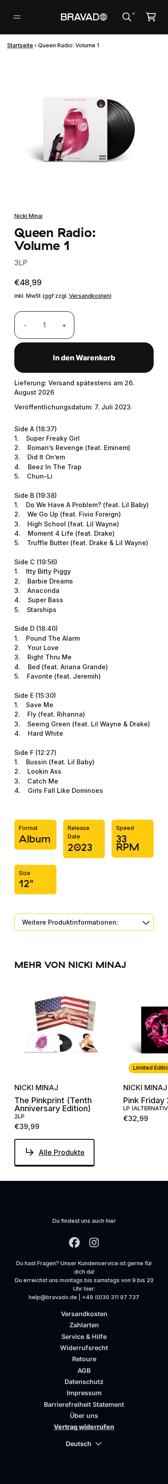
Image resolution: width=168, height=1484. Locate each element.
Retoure (84, 1359)
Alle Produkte (62, 1152)
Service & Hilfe (84, 1336)
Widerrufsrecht (84, 1347)
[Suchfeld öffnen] (126, 17)
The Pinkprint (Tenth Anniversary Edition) (53, 1104)
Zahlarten (84, 1325)
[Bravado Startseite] (84, 17)
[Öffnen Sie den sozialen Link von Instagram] (94, 1242)
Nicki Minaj (28, 216)
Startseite (20, 45)
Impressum (84, 1392)
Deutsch (78, 1443)
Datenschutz (84, 1381)
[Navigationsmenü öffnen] (17, 17)
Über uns (84, 1415)
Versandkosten (89, 295)
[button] (84, 922)
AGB (84, 1370)
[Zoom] (84, 126)
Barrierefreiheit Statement (84, 1404)
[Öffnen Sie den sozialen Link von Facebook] (74, 1242)
